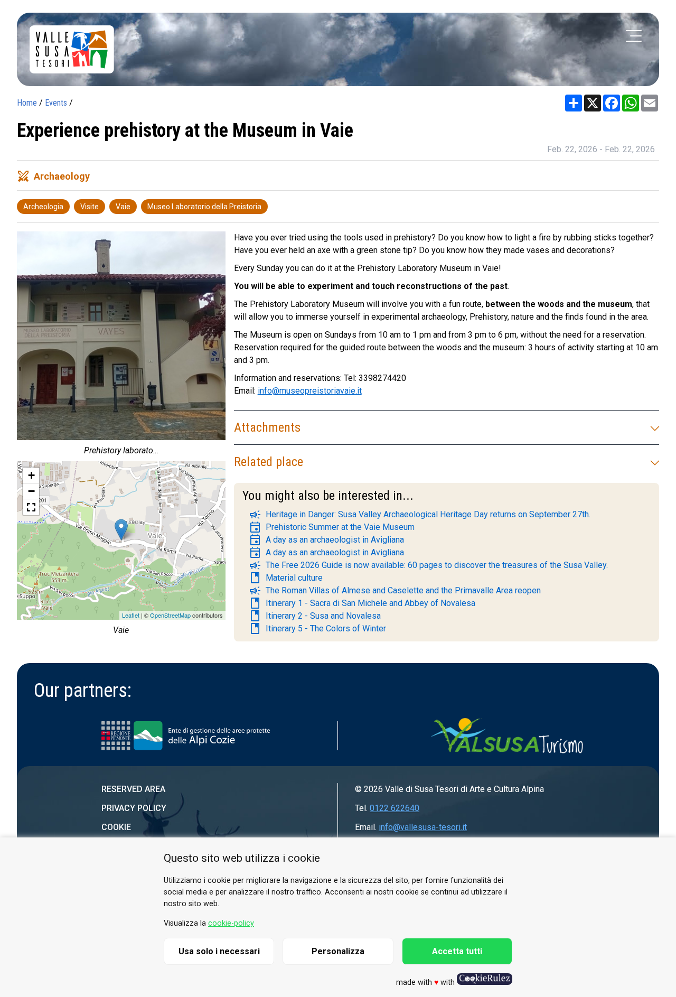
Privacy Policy (133, 808)
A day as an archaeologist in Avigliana (326, 540)
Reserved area (133, 789)
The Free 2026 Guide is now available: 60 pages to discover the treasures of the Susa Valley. (428, 565)
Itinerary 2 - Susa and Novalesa (315, 616)
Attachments (267, 427)
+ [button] (31, 475)
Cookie (116, 827)
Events (56, 103)
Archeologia (43, 206)
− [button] (31, 491)
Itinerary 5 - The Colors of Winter (317, 628)
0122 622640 (394, 808)
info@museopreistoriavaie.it (310, 391)
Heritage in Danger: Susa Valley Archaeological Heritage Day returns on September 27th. (419, 514)
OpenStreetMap (170, 615)
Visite (89, 206)
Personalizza (338, 951)
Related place (268, 461)
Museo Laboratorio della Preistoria (204, 206)
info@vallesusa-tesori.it (423, 827)
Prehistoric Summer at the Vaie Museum (332, 527)
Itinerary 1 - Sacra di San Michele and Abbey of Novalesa (362, 603)
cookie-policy (231, 923)
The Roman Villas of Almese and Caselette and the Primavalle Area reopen (395, 590)
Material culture (286, 578)
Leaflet (130, 615)
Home (27, 103)
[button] (31, 507)
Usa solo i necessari (219, 951)
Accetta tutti (457, 951)
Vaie (123, 206)
